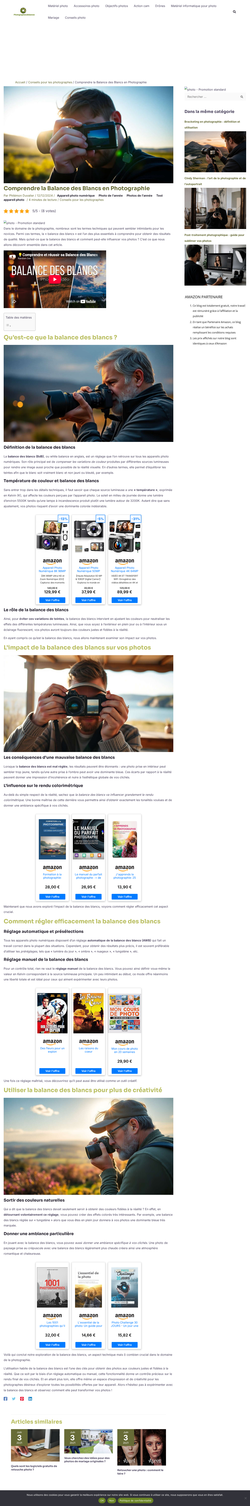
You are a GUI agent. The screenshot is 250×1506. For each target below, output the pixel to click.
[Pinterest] (22, 1399)
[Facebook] (5, 1399)
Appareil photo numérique (76, 195)
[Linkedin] (30, 1399)
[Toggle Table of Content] (19, 326)
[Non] (245, 1498)
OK (102, 1500)
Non (111, 1500)
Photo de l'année (111, 195)
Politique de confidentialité (136, 1500)
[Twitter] (14, 1399)
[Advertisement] (125, 51)
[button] (234, 12)
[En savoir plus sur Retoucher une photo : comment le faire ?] (141, 1447)
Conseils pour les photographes (82, 200)
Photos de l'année (139, 195)
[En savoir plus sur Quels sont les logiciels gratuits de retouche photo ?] (35, 1445)
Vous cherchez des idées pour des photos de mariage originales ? (87, 1459)
